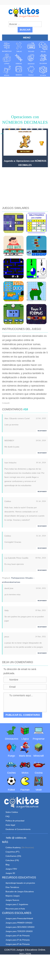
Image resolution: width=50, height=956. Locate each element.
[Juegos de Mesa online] (43, 70)
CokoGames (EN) (13, 856)
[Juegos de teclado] (31, 47)
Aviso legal (10, 825)
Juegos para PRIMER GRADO (19, 923)
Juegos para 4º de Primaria (18, 935)
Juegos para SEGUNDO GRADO (20, 927)
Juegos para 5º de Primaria (18, 940)
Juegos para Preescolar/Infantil (19, 918)
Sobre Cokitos (12, 812)
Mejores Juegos (13, 896)
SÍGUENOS (25, 3)
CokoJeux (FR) (12, 860)
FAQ (7, 816)
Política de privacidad (15, 821)
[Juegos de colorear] (43, 58)
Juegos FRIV (11, 869)
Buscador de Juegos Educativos (20, 891)
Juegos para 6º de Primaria (18, 944)
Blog (7, 864)
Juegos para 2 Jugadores (17, 904)
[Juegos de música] (6, 70)
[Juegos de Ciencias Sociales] (31, 58)
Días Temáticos (12, 887)
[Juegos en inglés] (43, 47)
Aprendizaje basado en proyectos (20, 883)
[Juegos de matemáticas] (6, 47)
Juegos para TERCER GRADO (19, 931)
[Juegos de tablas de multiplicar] (19, 47)
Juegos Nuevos (12, 900)
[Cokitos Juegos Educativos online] (25, 12)
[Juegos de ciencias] (19, 58)
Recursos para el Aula (15, 909)
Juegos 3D (10, 873)
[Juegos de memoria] (19, 70)
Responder (42, 431)
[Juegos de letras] (6, 58)
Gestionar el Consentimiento (18, 829)
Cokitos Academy (13, 847)
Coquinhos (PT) (12, 852)
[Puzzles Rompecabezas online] (31, 70)
